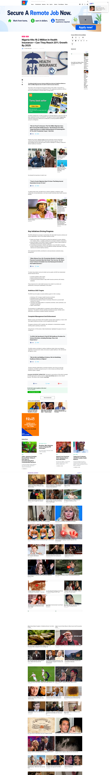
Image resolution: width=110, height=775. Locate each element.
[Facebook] (80, 4)
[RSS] (78, 41)
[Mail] (86, 41)
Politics (45, 443)
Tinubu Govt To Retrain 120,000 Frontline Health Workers (80, 458)
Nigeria (42, 443)
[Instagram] (82, 4)
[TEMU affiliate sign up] (30, 424)
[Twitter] (85, 4)
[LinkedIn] (81, 41)
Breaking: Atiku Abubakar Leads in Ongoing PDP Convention (46, 447)
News (27, 36)
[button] (87, 1)
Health (23, 36)
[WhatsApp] (84, 41)
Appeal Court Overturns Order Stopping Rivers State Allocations (62, 458)
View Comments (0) (47, 397)
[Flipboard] (75, 41)
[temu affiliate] (47, 103)
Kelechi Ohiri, (63, 117)
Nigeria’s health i (41, 139)
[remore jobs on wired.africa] (50, 18)
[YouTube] (87, 4)
